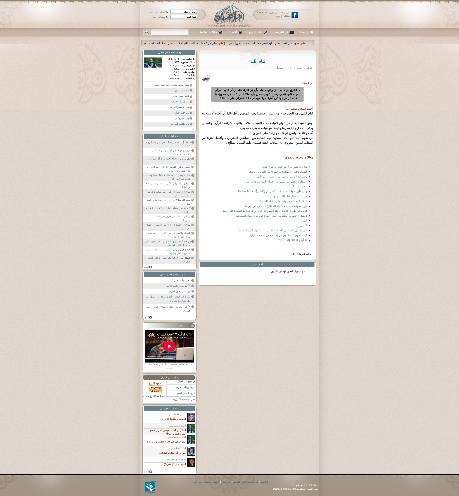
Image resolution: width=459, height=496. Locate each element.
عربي (278, 16)
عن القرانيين (281, 32)
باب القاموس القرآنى (179, 107)
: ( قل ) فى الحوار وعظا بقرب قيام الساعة (283, 200)
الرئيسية (304, 32)
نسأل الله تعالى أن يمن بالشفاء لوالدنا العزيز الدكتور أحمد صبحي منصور (183, 43)
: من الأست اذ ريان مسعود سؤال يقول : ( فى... (168, 235)
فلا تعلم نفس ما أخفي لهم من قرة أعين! (284, 166)
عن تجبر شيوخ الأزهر (180, 291)
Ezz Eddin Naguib (176, 459)
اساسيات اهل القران (201, 482)
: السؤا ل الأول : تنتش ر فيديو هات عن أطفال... (168, 185)
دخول (162, 12)
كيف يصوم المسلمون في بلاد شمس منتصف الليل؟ (278, 235)
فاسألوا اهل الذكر (169, 136)
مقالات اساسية (208, 32)
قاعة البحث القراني (180, 96)
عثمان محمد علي (177, 414)
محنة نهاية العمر (182, 280)
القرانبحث (226, 482)
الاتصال (233, 32)
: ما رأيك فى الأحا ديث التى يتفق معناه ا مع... (168, 169)
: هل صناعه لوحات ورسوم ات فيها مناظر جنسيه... (168, 251)
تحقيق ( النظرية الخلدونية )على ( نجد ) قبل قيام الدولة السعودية (271, 215)
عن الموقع (253, 482)
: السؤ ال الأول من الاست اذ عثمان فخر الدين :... (168, 226)
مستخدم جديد (159, 17)
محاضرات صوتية (181, 90)
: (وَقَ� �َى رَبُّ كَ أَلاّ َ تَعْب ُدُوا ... (168, 158)
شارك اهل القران (169, 377)
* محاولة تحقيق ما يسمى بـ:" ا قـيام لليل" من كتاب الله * (275, 181)
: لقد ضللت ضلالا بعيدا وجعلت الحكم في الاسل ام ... (168, 177)
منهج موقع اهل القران (185, 387)
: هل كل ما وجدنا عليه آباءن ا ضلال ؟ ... (168, 202)
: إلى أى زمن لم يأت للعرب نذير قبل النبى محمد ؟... (168, 152)
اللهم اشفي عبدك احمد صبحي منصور (307, 43)
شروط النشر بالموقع (186, 393)
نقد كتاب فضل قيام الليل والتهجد (288, 196)
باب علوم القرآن (181, 113)
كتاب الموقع (255, 32)
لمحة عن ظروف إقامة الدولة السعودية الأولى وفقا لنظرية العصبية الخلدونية (265, 210)
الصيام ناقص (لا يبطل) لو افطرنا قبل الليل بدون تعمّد (278, 171)
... (279, 43)
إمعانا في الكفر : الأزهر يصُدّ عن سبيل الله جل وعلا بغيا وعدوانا (168, 298)
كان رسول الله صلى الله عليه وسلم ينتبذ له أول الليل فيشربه (273, 230)
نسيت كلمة (154, 12)
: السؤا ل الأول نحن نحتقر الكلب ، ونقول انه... (168, 218)
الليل (304, 220)
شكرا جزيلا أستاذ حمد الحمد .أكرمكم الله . (248, 43)
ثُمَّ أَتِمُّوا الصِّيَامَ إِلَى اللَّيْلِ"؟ (292, 240)
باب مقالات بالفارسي (179, 124)
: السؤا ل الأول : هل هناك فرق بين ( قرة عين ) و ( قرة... (168, 193)
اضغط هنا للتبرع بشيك (154, 396)
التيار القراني (239, 482)
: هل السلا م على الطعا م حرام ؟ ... (168, 210)
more (148, 267)
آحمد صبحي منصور (166, 52)
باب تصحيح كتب (182, 118)
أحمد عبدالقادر (178, 448)
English (286, 16)
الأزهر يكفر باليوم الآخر (179, 285)
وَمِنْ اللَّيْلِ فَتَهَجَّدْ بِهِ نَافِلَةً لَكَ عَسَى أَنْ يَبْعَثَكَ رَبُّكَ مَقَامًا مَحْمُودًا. (272, 191)
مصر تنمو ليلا (299, 186)
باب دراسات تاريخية (180, 101)
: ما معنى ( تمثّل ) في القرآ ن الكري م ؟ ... (168, 144)
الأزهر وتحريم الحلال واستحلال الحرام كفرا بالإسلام (168, 308)
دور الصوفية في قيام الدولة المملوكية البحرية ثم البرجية (276, 205)
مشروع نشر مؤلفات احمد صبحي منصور (171, 85)
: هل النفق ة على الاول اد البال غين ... (168, 260)
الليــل (303, 225)
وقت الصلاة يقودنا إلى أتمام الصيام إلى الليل (282, 176)
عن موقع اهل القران (186, 381)
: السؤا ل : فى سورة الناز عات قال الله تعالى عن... (168, 243)
